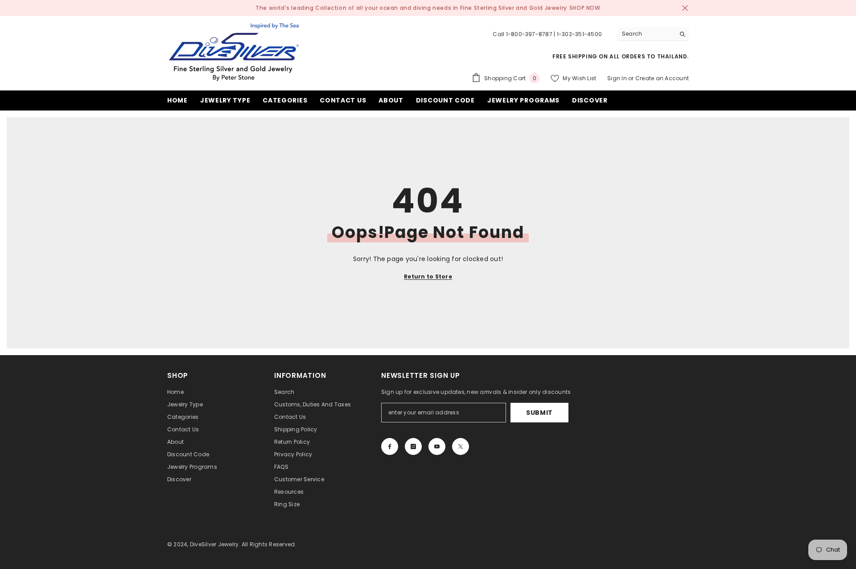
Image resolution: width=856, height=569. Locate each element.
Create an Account (662, 78)
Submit (539, 412)
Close (685, 8)
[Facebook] (389, 446)
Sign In (617, 78)
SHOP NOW (585, 8)
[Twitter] (460, 446)
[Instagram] (413, 446)
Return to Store (428, 276)
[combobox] (646, 34)
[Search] (653, 34)
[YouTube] (436, 446)
